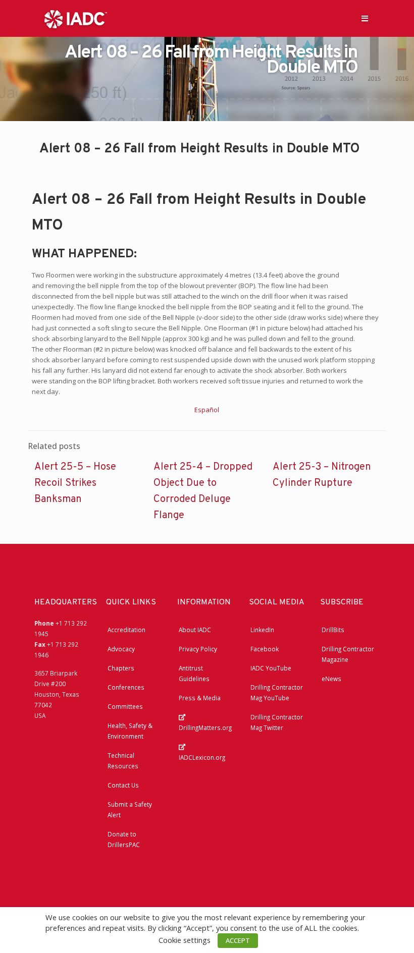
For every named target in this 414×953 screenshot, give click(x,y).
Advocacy (121, 649)
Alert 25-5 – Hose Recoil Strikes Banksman (75, 483)
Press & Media (200, 698)
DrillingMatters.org (205, 727)
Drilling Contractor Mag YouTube (276, 692)
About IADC (195, 630)
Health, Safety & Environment (130, 730)
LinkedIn (262, 630)
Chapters (121, 668)
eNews (331, 679)
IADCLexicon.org (202, 757)
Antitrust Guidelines (194, 673)
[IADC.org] (75, 18)
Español (206, 409)
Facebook (264, 649)
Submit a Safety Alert (130, 809)
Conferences (126, 687)
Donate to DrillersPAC (124, 839)
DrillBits (333, 630)
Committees (125, 706)
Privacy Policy (198, 649)
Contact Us (123, 785)
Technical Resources (123, 760)
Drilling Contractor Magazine (348, 654)
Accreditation (126, 630)
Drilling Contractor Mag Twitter (276, 722)
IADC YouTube (270, 668)
